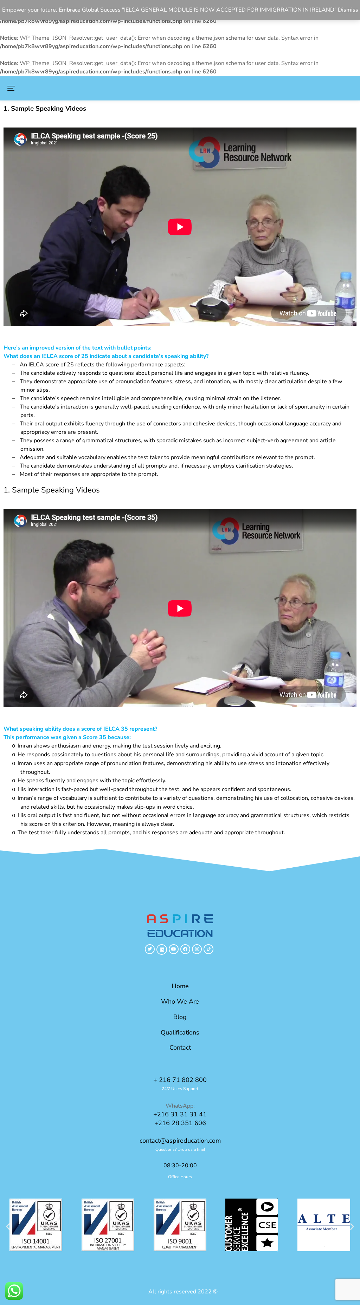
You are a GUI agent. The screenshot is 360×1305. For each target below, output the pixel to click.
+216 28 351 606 (180, 1123)
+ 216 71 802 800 (180, 1080)
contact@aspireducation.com (180, 1140)
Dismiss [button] (348, 10)
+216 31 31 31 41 (180, 1114)
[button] (11, 88)
